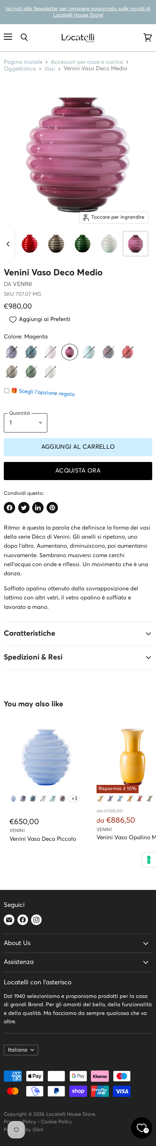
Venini (22, 284)
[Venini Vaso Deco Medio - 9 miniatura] (109, 244)
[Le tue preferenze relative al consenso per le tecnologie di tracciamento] (149, 860)
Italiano (17, 1050)
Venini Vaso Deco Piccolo (42, 839)
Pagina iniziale (23, 62)
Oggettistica (20, 69)
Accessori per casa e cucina (87, 62)
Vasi (49, 69)
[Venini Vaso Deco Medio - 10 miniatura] (135, 244)
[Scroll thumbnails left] (9, 244)
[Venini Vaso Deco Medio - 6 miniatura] (29, 244)
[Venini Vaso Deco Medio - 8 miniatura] (82, 244)
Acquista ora (78, 471)
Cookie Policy (56, 1122)
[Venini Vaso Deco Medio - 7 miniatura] (56, 244)
